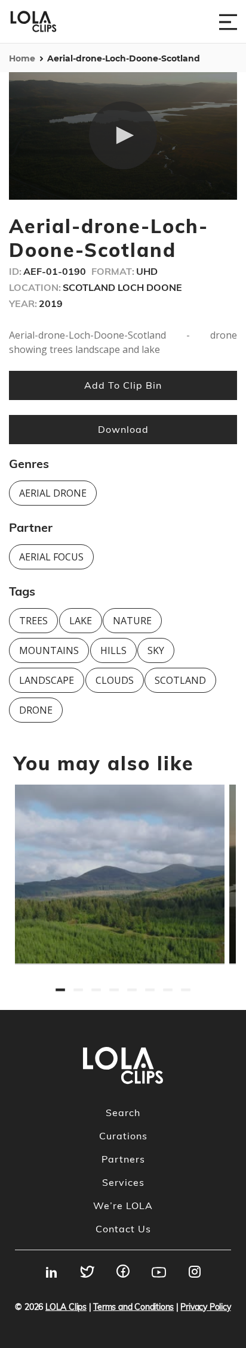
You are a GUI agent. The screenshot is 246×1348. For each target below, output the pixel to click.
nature (132, 620)
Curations (123, 1136)
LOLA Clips (66, 1306)
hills (113, 650)
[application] (123, 136)
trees (33, 620)
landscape (46, 680)
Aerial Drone (53, 493)
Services (123, 1182)
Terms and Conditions (133, 1306)
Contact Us (123, 1229)
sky (155, 650)
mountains (49, 650)
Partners (123, 1159)
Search (123, 1112)
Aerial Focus (51, 556)
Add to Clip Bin (123, 385)
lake (80, 620)
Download (123, 429)
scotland (180, 680)
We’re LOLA (123, 1205)
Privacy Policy (205, 1306)
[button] (123, 135)
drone (36, 710)
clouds (115, 680)
